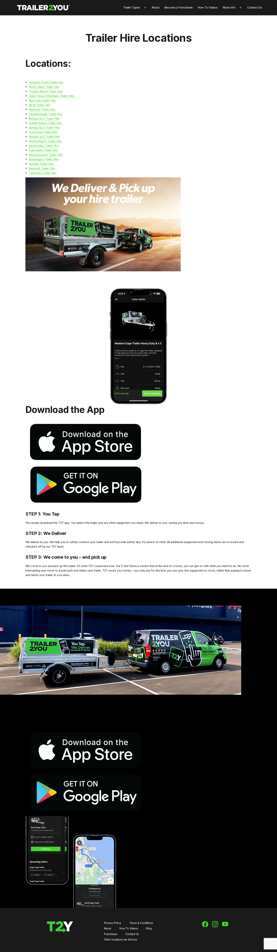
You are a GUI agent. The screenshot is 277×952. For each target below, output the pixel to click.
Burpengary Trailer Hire (43, 159)
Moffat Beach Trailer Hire (45, 141)
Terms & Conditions (141, 922)
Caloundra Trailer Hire (43, 173)
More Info (229, 7)
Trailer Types (131, 7)
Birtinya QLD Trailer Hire (44, 118)
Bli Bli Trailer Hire (39, 105)
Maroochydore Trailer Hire (46, 154)
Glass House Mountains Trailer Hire (51, 96)
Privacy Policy (112, 922)
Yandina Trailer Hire (41, 164)
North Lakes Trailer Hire (44, 87)
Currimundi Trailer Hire (43, 132)
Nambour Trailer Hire (42, 109)
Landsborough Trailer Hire (45, 114)
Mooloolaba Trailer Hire (44, 145)
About (155, 7)
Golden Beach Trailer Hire (45, 123)
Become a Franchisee (178, 7)
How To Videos (208, 7)
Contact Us (254, 7)
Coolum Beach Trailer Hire (46, 91)
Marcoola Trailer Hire (42, 100)
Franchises (110, 934)
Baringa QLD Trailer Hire (44, 127)
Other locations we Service (120, 939)
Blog (149, 928)
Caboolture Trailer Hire (43, 150)
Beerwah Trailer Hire (42, 168)
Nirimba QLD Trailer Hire (44, 136)
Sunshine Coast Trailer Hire (46, 82)
